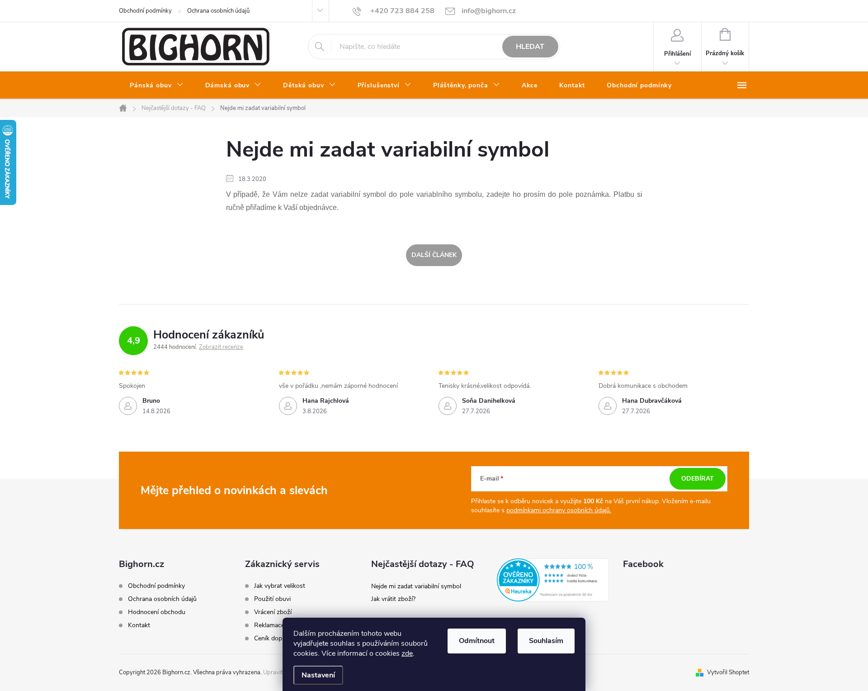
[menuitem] (156, 85)
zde (407, 653)
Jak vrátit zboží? (393, 599)
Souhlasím (546, 641)
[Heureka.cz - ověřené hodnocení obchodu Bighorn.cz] (553, 579)
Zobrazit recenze (221, 347)
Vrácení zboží (273, 612)
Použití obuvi (272, 599)
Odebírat (697, 478)
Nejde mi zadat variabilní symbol (416, 586)
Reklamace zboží (277, 625)
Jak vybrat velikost (279, 586)
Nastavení (318, 675)
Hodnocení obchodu (156, 612)
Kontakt (139, 625)
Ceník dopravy (274, 638)
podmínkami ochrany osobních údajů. (558, 510)
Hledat (530, 47)
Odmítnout (477, 641)
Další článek (434, 255)
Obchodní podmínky (145, 11)
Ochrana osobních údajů (218, 11)
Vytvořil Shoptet (728, 672)
